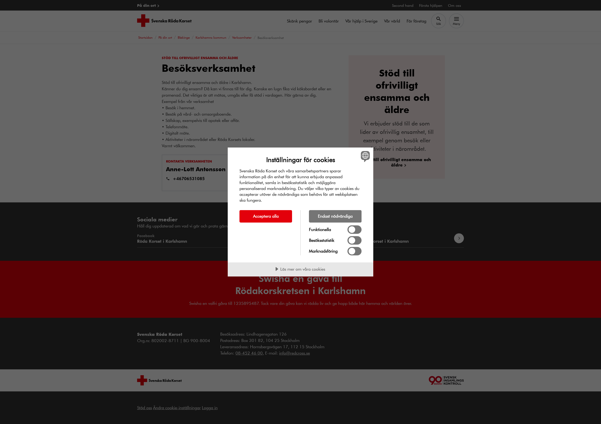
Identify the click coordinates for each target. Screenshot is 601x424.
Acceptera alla (266, 216)
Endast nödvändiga (335, 216)
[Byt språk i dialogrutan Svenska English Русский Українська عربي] (364, 156)
